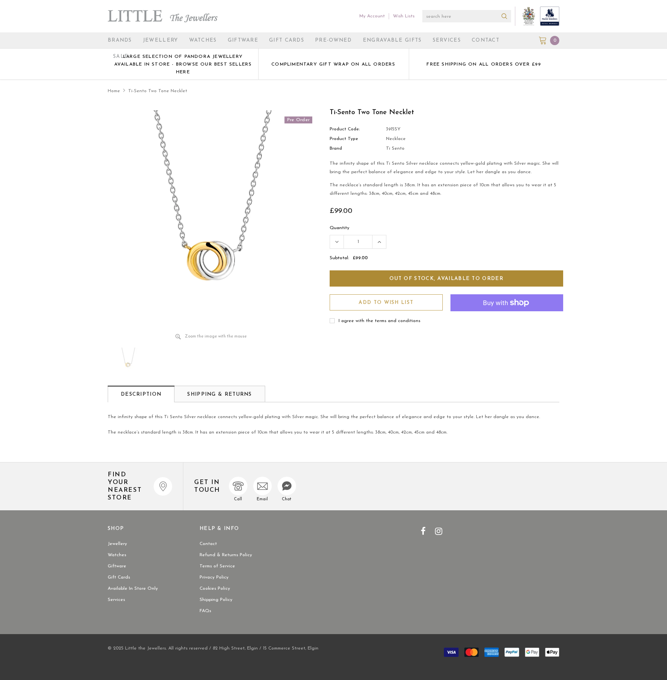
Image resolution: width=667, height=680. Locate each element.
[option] (183, 64)
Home (114, 91)
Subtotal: (339, 258)
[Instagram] (438, 531)
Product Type (344, 139)
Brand (336, 148)
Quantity (339, 228)
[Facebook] (423, 531)
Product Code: (345, 129)
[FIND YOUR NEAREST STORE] (163, 486)
